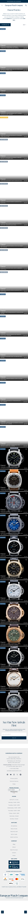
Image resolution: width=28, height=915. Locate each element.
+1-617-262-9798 (14, 768)
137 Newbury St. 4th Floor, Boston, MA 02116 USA (14, 761)
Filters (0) (4, 24)
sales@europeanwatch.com (14, 770)
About (14, 847)
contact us (9, 18)
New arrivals (14, 828)
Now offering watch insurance (14, 1)
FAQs (14, 784)
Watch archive (14, 837)
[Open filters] (2, 912)
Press (14, 855)
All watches (14, 826)
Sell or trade (14, 834)
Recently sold (14, 831)
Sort (24, 24)
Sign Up (14, 737)
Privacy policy (14, 778)
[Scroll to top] (25, 912)
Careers (14, 852)
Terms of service (14, 781)
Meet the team (14, 849)
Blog (14, 844)
